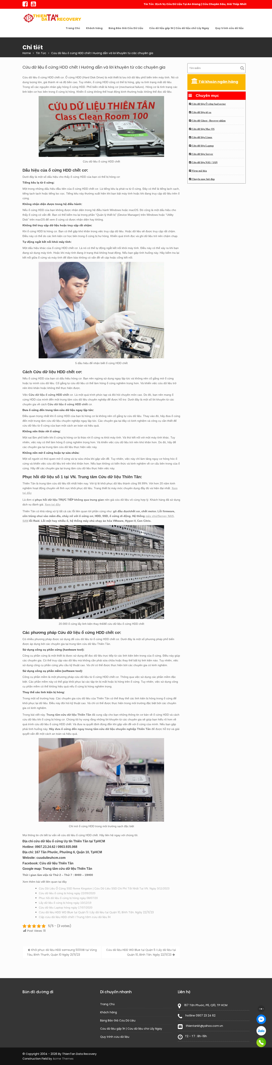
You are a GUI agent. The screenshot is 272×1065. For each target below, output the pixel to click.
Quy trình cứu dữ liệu (229, 28)
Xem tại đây (53, 504)
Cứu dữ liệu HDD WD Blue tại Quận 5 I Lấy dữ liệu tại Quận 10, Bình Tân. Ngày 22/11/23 (96, 912)
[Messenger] (261, 1019)
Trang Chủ (73, 28)
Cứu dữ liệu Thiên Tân (56, 863)
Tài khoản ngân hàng (218, 81)
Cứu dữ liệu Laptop (202, 145)
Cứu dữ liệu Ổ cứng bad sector (208, 104)
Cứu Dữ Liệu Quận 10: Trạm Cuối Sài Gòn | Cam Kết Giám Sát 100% (202, 4)
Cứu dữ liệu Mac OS (202, 129)
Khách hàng (94, 28)
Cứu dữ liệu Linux (201, 137)
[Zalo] (261, 1031)
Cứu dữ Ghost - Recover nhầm (208, 120)
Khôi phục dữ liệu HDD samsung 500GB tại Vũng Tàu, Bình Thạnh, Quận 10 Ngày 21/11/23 (62, 952)
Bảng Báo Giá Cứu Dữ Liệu (126, 28)
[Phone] (261, 1042)
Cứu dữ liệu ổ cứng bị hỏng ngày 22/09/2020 (67, 893)
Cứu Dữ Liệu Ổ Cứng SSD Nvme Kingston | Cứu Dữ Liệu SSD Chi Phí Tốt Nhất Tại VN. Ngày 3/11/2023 (104, 888)
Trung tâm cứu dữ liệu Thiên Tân (67, 868)
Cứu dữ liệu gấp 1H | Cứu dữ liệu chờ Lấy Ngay (179, 28)
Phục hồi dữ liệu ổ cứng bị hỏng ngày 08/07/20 (68, 898)
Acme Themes (63, 1059)
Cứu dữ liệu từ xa (201, 112)
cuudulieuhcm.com (51, 857)
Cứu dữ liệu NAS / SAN (204, 162)
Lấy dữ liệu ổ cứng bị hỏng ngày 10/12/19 (65, 902)
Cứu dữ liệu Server (202, 154)
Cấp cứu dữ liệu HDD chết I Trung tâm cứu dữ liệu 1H (75, 917)
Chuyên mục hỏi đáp (203, 179)
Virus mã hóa (199, 170)
